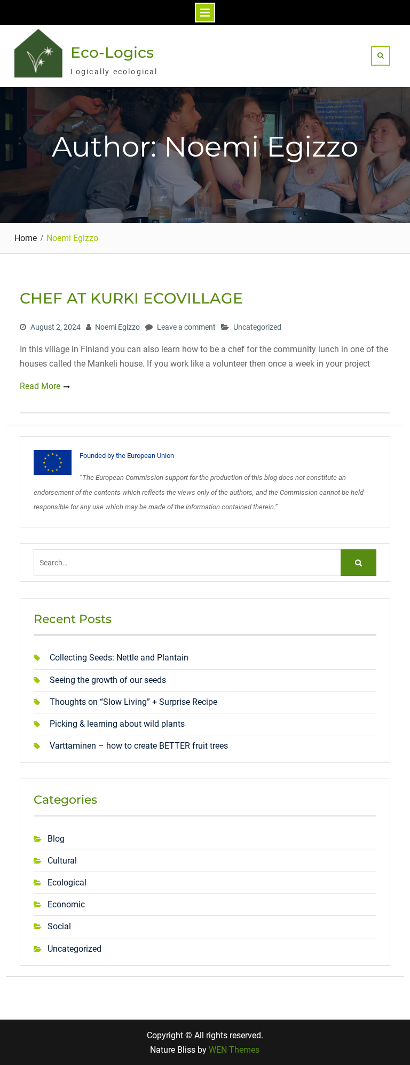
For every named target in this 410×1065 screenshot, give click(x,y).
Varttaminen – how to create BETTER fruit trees (139, 746)
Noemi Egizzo (117, 327)
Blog (56, 839)
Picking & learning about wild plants (117, 724)
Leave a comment (186, 327)
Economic (66, 904)
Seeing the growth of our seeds (108, 680)
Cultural (62, 861)
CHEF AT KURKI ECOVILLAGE (131, 298)
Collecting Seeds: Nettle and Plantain (119, 657)
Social (59, 926)
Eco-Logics (112, 52)
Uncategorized (257, 327)
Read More (40, 386)
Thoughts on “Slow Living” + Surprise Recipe (133, 702)
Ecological (67, 882)
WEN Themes (234, 1050)
